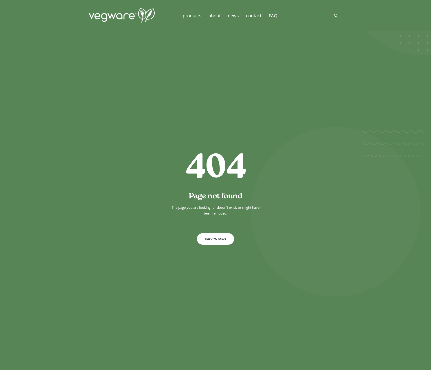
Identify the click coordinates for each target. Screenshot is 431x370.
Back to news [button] (215, 239)
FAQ (273, 15)
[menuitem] (192, 15)
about (215, 15)
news (233, 15)
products (192, 15)
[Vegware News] (122, 15)
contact (254, 15)
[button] (338, 15)
